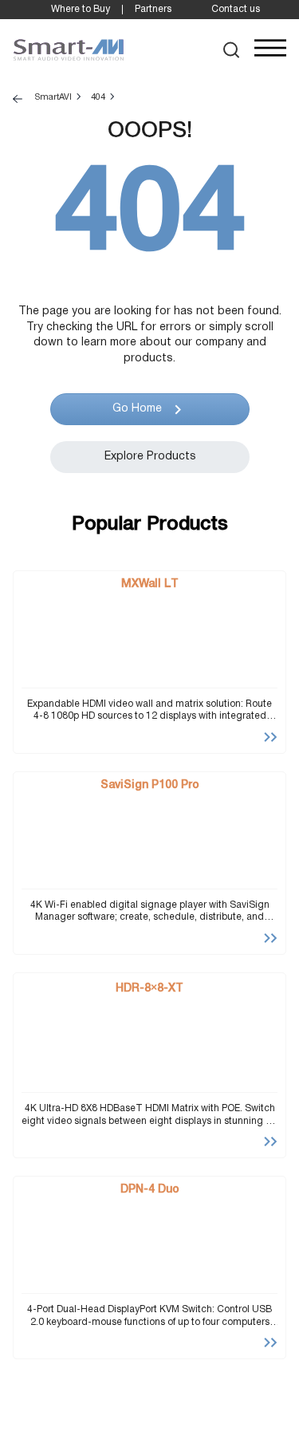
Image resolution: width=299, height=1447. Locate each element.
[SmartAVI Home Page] (68, 50)
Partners (153, 9)
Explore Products (149, 456)
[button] (232, 50)
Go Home (136, 409)
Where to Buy (80, 9)
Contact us (235, 9)
